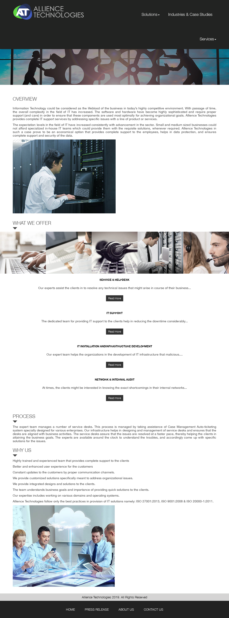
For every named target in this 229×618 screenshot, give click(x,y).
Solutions (149, 14)
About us (126, 609)
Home (70, 609)
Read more (114, 298)
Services (207, 39)
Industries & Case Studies (190, 14)
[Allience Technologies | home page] (48, 11)
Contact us (153, 609)
